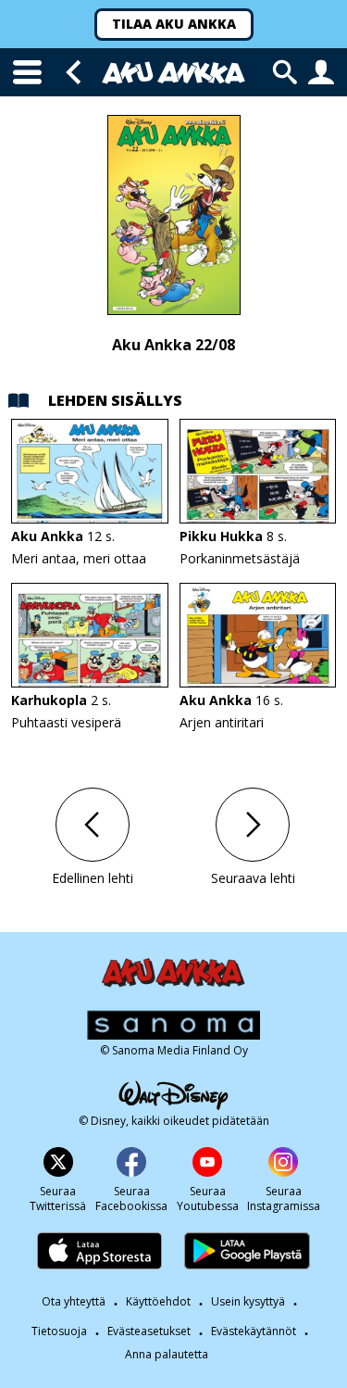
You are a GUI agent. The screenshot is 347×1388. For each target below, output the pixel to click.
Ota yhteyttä (73, 1301)
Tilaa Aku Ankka (174, 23)
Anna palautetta (166, 1354)
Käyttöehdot (158, 1301)
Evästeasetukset (149, 1331)
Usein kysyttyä (248, 1301)
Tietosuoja (59, 1331)
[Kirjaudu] (321, 72)
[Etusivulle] (173, 72)
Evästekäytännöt (253, 1331)
